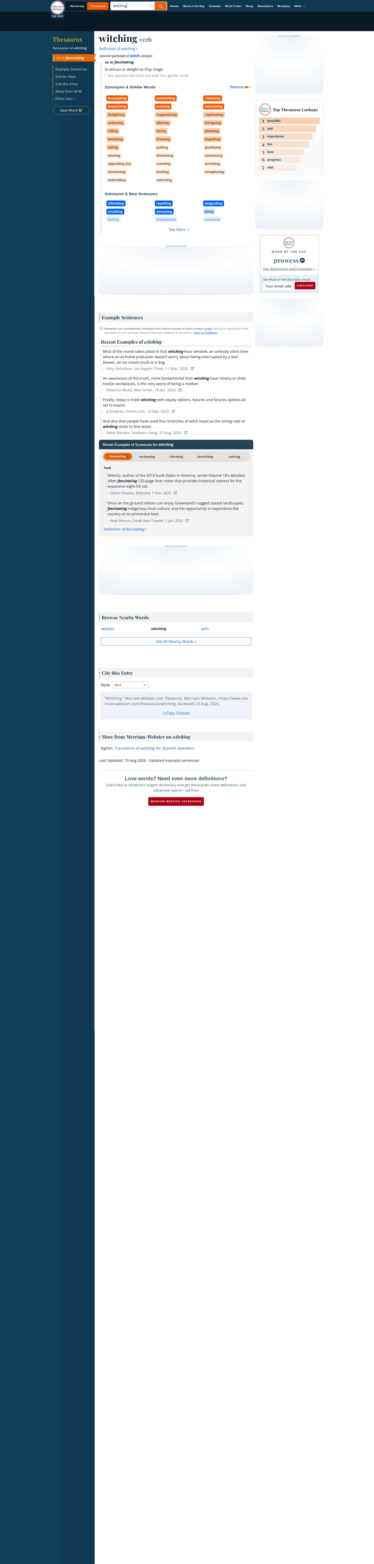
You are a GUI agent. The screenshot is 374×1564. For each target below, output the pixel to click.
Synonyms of (70, 48)
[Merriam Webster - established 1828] (57, 5)
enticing (234, 456)
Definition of (117, 48)
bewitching (205, 456)
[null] (302, 260)
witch (135, 56)
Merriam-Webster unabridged (176, 801)
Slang (249, 6)
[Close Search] (150, 6)
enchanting (147, 456)
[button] (300, 6)
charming (176, 456)
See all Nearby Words (175, 641)
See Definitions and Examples (287, 269)
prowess (286, 260)
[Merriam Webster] (289, 242)
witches (107, 628)
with (205, 628)
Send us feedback (205, 332)
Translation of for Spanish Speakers (154, 748)
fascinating (118, 456)
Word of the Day (194, 6)
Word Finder (233, 6)
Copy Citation (178, 713)
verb (145, 39)
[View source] (193, 368)
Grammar (215, 6)
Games (174, 6)
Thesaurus (67, 39)
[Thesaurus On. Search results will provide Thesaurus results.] (87, 6)
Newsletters (265, 6)
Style (105, 685)
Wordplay (283, 6)
